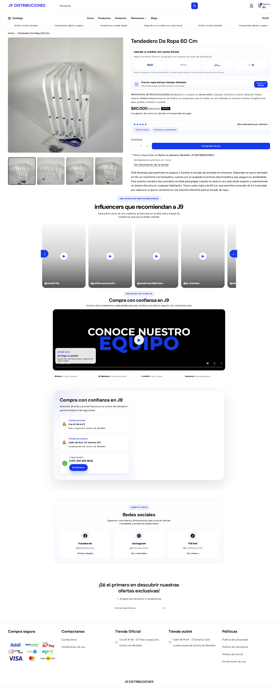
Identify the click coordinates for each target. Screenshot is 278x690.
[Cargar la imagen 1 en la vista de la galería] (22, 171)
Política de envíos (232, 654)
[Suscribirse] (163, 608)
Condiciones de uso (73, 646)
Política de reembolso (235, 646)
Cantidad (136, 139)
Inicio (11, 33)
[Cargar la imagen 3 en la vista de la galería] (80, 171)
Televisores (137, 18)
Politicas (229, 631)
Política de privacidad (235, 639)
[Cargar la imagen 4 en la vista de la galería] (109, 171)
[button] (139, 18)
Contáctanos (69, 639)
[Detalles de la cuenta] (251, 5)
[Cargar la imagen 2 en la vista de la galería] (51, 171)
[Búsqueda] (194, 5)
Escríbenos (78, 467)
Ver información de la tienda (151, 164)
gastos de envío (144, 113)
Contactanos (73, 631)
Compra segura (21, 631)
